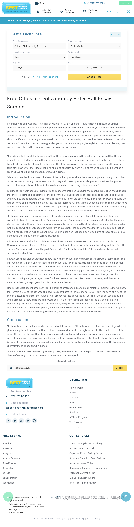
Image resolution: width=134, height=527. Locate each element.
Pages (71, 63)
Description (8, 482)
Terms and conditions (44, 518)
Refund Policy (78, 518)
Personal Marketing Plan (82, 473)
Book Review (40, 20)
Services (73, 412)
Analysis (6, 453)
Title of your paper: (21, 41)
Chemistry (7, 468)
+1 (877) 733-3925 (96, 3)
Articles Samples (11, 458)
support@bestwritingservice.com (24, 407)
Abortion (7, 443)
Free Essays (24, 20)
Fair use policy (93, 518)
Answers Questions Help (82, 448)
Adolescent (8, 448)
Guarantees (75, 407)
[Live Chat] (126, 497)
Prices (72, 392)
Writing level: (73, 52)
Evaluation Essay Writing (82, 478)
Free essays (75, 427)
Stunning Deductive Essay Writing (87, 458)
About (72, 402)
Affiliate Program (78, 417)
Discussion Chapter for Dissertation (88, 468)
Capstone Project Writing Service (86, 453)
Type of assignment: (21, 52)
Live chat (126, 3)
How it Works (76, 387)
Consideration (9, 478)
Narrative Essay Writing (81, 463)
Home (11, 20)
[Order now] (118, 12)
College (6, 473)
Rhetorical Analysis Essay (82, 482)
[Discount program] (109, 12)
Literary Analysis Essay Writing (85, 443)
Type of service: (75, 41)
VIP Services (75, 422)
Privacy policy (62, 518)
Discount (74, 397)
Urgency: (16, 63)
